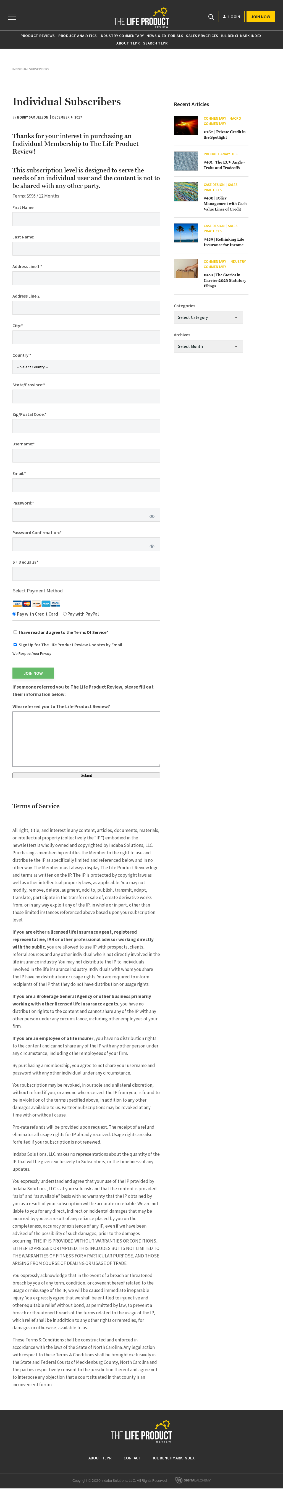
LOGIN (233, 16)
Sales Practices (202, 35)
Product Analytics (77, 35)
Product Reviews (37, 35)
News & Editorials (165, 35)
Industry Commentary (121, 35)
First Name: (23, 207)
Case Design (214, 184)
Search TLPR (155, 43)
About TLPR (128, 43)
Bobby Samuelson (32, 117)
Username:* (23, 443)
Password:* (23, 503)
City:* (17, 325)
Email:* (19, 473)
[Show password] (152, 516)
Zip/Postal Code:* (29, 414)
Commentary (215, 118)
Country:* (21, 355)
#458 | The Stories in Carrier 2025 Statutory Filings (225, 280)
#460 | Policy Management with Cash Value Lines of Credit (225, 204)
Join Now (260, 16)
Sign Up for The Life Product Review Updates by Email (70, 644)
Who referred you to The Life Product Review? (61, 706)
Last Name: (23, 237)
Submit (86, 775)
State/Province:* (28, 384)
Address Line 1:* (27, 266)
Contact (132, 1458)
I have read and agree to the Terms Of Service (62, 632)
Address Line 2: (26, 296)
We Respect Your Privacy (31, 653)
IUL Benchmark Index (241, 35)
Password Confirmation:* (37, 532)
